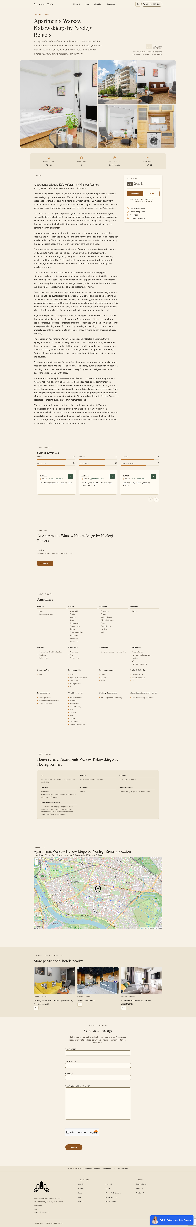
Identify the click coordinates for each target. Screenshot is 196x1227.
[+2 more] (156, 126)
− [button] (37, 863)
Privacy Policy (141, 1184)
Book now (135, 194)
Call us (151, 194)
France (80, 1193)
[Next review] (156, 499)
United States (110, 1202)
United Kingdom (111, 1197)
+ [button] (37, 859)
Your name (70, 1049)
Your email (70, 1061)
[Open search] (137, 4)
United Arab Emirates (113, 1193)
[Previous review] (150, 499)
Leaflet (142, 928)
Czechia (81, 1189)
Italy (80, 1197)
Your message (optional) (77, 1086)
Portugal (108, 1184)
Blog (87, 4)
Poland (80, 1202)
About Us (97, 4)
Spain (107, 1189)
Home (70, 1168)
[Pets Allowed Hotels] (53, 1187)
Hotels (76, 4)
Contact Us (111, 4)
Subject (69, 1074)
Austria (80, 1184)
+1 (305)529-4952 (42, 1212)
